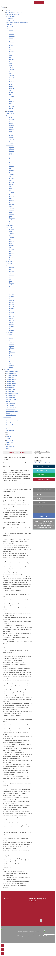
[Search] (53, 935)
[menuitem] (7, 10)
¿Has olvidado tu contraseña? (42, 463)
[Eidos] (49, 931)
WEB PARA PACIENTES (44, 479)
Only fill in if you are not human (42, 457)
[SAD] (2, 7)
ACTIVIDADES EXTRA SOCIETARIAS (43, 515)
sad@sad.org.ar (7, 898)
